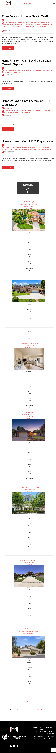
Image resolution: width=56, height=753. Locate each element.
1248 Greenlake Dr (9, 110)
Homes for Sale (9, 20)
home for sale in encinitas (25, 149)
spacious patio (6, 28)
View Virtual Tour (29, 412)
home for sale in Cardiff (37, 147)
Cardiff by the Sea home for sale (25, 110)
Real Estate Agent (26, 112)
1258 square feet (22, 22)
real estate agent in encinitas (42, 149)
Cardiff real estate (7, 24)
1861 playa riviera (9, 147)
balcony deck (46, 22)
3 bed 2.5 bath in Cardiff (35, 22)
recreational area (41, 26)
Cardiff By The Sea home (22, 147)
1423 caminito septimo (10, 70)
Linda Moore (32, 26)
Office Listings (28, 201)
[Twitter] (14, 746)
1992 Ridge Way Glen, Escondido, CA (29, 343)
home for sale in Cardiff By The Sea (17, 26)
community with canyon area (32, 24)
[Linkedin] (17, 746)
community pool (19, 24)
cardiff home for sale (24, 70)
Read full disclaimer (40, 709)
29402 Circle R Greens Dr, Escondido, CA (29, 631)
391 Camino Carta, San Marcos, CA (28, 275)
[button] (28, 3)
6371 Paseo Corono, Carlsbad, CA (28, 204)
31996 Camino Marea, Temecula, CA (29, 560)
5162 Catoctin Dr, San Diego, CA (29, 414)
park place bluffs (15, 72)
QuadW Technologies (49, 738)
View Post (8, 48)
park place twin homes (13, 112)
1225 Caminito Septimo (10, 22)
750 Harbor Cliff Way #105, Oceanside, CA (29, 487)
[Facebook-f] (11, 746)
